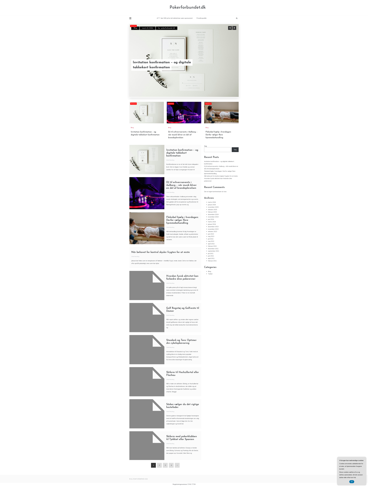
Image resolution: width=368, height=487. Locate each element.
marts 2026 (212, 202)
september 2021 (213, 251)
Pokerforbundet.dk (188, 7)
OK (352, 481)
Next (234, 28)
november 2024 (213, 217)
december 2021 (213, 249)
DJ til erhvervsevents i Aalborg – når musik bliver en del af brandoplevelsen (164, 65)
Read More (231, 65)
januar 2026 (212, 205)
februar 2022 (212, 246)
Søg (205, 146)
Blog (135, 28)
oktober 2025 (212, 209)
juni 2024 (211, 219)
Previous (230, 28)
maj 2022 (211, 241)
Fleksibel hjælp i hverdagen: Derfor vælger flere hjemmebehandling (218, 135)
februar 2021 (212, 261)
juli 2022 (210, 239)
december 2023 (213, 227)
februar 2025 (212, 212)
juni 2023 (211, 234)
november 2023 (213, 229)
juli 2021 (210, 253)
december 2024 (213, 214)
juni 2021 (211, 256)
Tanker (210, 274)
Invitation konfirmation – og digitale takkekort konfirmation (182, 153)
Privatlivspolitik (201, 18)
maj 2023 (211, 236)
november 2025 (213, 207)
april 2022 (211, 244)
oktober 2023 (212, 231)
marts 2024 (212, 222)
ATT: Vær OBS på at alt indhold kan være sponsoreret (175, 18)
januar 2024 (212, 224)
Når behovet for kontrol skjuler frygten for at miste (160, 252)
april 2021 (211, 258)
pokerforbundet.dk (169, 28)
